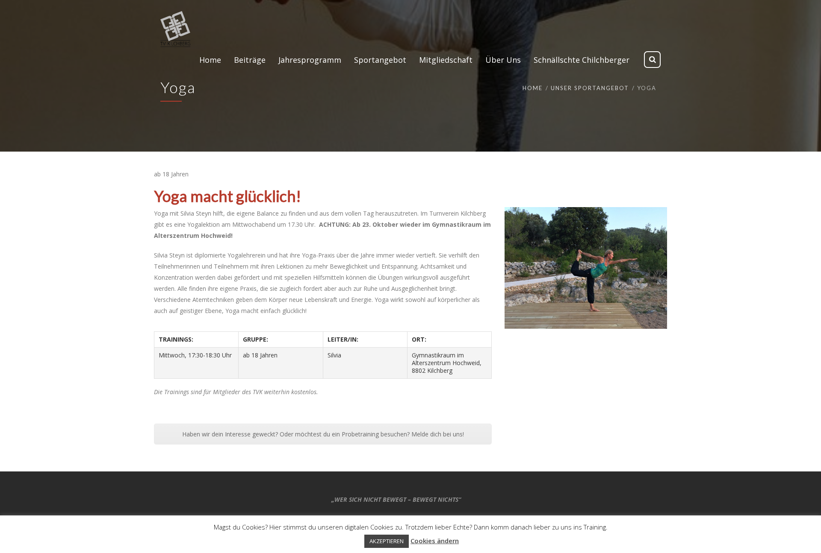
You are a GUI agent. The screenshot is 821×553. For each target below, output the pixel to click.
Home (533, 88)
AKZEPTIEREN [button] (386, 541)
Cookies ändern (434, 540)
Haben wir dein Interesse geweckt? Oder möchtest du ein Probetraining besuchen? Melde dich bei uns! (323, 434)
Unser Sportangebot (590, 88)
